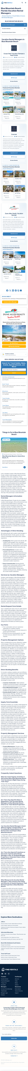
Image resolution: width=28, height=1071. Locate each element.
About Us (17, 979)
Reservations (18, 989)
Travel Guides (6, 398)
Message (14, 77)
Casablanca (17, 99)
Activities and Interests (8, 377)
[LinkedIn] (5, 973)
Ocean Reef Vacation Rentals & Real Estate (14, 54)
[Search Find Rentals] (22, 2)
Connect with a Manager (10, 302)
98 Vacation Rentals (14, 346)
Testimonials (4, 990)
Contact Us (13, 1055)
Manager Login (4, 993)
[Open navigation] (25, 2)
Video (16, 980)
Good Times (18, 259)
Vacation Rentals (20, 57)
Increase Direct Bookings (6, 989)
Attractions (5, 391)
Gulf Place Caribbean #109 (18, 274)
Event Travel (5, 384)
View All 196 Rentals (7, 168)
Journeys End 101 (7, 274)
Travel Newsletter (7, 419)
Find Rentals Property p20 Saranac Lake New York (12, 939)
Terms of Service (19, 990)
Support (17, 993)
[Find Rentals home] (7, 2)
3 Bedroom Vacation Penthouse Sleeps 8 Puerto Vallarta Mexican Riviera (13, 928)
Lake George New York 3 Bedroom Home (10, 937)
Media (16, 982)
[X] (8, 973)
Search (14, 372)
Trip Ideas (5, 412)
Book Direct (15, 343)
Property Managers (5, 980)
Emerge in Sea (7, 114)
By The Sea (17, 193)
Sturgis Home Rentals (5, 945)
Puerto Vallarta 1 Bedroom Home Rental (9, 925)
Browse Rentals (14, 81)
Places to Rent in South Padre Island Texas (10, 955)
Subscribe (14, 1038)
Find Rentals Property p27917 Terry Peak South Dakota (13, 946)
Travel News (5, 405)
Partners (3, 994)
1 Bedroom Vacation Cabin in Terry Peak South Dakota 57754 (12, 949)
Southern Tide (18, 178)
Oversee (14, 134)
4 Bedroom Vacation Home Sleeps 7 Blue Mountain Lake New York (13, 935)
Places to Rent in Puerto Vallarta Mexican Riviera (11, 923)
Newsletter (3, 984)
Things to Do (4, 982)
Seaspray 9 (6, 99)
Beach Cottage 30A (8, 259)
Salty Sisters (6, 193)
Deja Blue (6, 178)
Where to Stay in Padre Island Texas (9, 957)
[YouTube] (2, 973)
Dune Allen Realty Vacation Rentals (14, 214)
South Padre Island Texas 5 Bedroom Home (10, 959)
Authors (16, 984)
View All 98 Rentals (7, 249)
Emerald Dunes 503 (19, 114)
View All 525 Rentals (7, 89)
